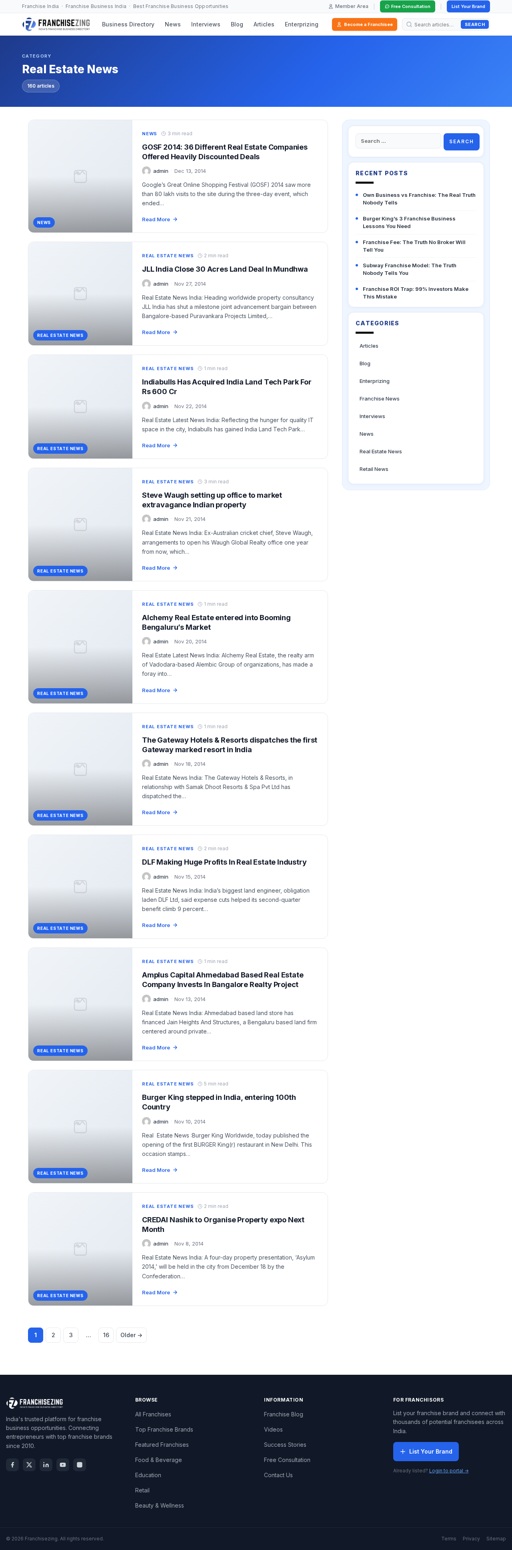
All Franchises (153, 1414)
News (173, 24)
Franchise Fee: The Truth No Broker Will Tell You (414, 246)
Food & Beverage (158, 1459)
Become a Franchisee (368, 24)
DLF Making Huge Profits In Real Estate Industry (224, 862)
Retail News (374, 469)
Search (475, 24)
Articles (264, 24)
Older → (131, 1335)
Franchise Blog (283, 1414)
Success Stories (285, 1444)
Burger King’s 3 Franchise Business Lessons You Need (409, 222)
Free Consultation (410, 6)
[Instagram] (79, 1464)
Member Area (351, 6)
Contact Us (278, 1475)
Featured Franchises (162, 1444)
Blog (237, 24)
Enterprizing (301, 24)
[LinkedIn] (46, 1464)
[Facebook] (12, 1464)
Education (148, 1475)
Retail (142, 1490)
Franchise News (380, 398)
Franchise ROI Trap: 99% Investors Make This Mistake (415, 293)
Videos (273, 1429)
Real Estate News (168, 255)
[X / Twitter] (29, 1464)
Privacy (471, 1539)
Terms (448, 1539)
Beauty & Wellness (159, 1505)
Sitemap (496, 1539)
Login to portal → (449, 1471)
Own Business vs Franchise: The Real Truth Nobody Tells (419, 199)
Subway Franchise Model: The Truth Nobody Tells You (409, 269)
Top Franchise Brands (164, 1429)
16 (106, 1335)
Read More (156, 219)
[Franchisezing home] (56, 24)
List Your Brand (468, 6)
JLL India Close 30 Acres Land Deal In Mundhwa (225, 269)
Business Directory (128, 24)
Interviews (205, 24)
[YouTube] (62, 1464)
